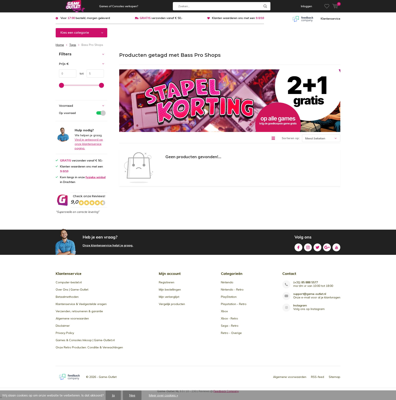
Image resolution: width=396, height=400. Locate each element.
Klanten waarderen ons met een (238, 18)
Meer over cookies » (163, 395)
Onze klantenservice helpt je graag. (107, 245)
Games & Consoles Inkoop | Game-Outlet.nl (85, 340)
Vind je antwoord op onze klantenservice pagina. (89, 144)
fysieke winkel (96, 177)
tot (80, 73)
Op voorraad (67, 113)
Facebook (298, 247)
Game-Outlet (108, 377)
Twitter (317, 247)
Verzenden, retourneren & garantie (79, 311)
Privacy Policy (65, 333)
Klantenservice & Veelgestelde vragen (81, 304)
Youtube (336, 247)
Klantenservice (330, 18)
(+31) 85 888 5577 (305, 282)
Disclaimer (63, 326)
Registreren (166, 282)
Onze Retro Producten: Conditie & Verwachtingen (89, 347)
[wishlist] (326, 6)
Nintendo (227, 282)
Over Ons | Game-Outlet (72, 289)
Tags (72, 45)
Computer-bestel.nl (69, 282)
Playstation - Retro (233, 304)
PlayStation (229, 297)
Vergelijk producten (172, 304)
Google (327, 247)
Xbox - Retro (229, 318)
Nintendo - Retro (232, 289)
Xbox (224, 311)
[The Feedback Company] (303, 18)
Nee (132, 395)
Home (60, 45)
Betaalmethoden (67, 297)
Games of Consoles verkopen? (118, 6)
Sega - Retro (229, 326)
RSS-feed (317, 377)
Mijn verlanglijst (169, 297)
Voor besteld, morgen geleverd (85, 18)
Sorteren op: (291, 138)
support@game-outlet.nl (309, 294)
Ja (113, 395)
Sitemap (334, 377)
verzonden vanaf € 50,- (161, 18)
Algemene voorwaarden (72, 318)
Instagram (308, 247)
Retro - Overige (231, 333)
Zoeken (265, 6)
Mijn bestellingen (170, 289)
